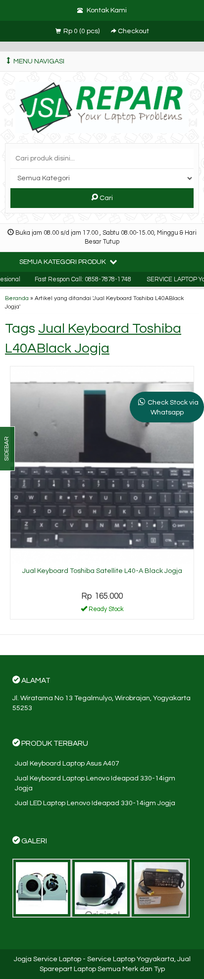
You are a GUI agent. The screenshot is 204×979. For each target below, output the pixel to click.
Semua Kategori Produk (63, 261)
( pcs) (82, 31)
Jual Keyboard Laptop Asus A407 (67, 763)
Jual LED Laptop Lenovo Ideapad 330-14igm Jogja (95, 803)
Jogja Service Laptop (47, 959)
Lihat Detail (105, 611)
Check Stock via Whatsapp (173, 407)
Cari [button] (105, 198)
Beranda (17, 298)
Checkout (132, 31)
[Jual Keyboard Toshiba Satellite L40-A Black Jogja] (102, 464)
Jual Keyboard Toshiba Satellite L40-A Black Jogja (102, 570)
